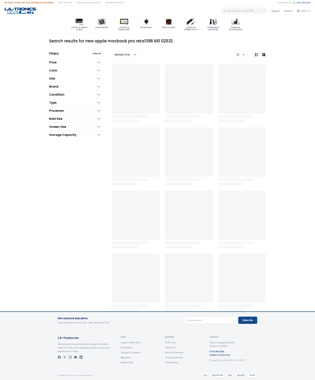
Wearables (125, 357)
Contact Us (170, 347)
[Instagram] (70, 357)
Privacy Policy (171, 362)
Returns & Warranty (174, 352)
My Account (170, 342)
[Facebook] (59, 357)
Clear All (97, 53)
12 (238, 54)
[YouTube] (75, 357)
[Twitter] (64, 357)
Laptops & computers (131, 352)
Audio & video (127, 362)
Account (288, 10)
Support (276, 10)
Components (126, 347)
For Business (284, 2)
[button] (75, 62)
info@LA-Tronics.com (220, 355)
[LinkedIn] (81, 357)
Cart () (305, 10)
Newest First (122, 54)
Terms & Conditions (174, 357)
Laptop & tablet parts (131, 342)
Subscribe (247, 320)
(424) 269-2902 (303, 2)
